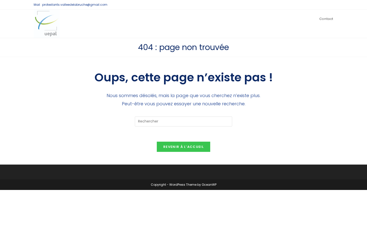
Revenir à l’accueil (183, 146)
